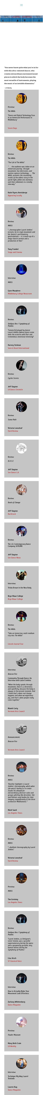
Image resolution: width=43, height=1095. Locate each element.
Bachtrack (12, 514)
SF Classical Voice (15, 961)
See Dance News (14, 558)
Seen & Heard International (18, 348)
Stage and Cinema (15, 252)
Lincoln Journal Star (15, 644)
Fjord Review (13, 431)
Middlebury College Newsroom (20, 294)
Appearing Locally (15, 195)
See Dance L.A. (13, 472)
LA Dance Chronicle (15, 389)
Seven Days (12, 128)
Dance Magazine (14, 1005)
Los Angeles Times (15, 813)
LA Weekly (12, 1046)
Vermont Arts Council (16, 711)
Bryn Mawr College (15, 599)
